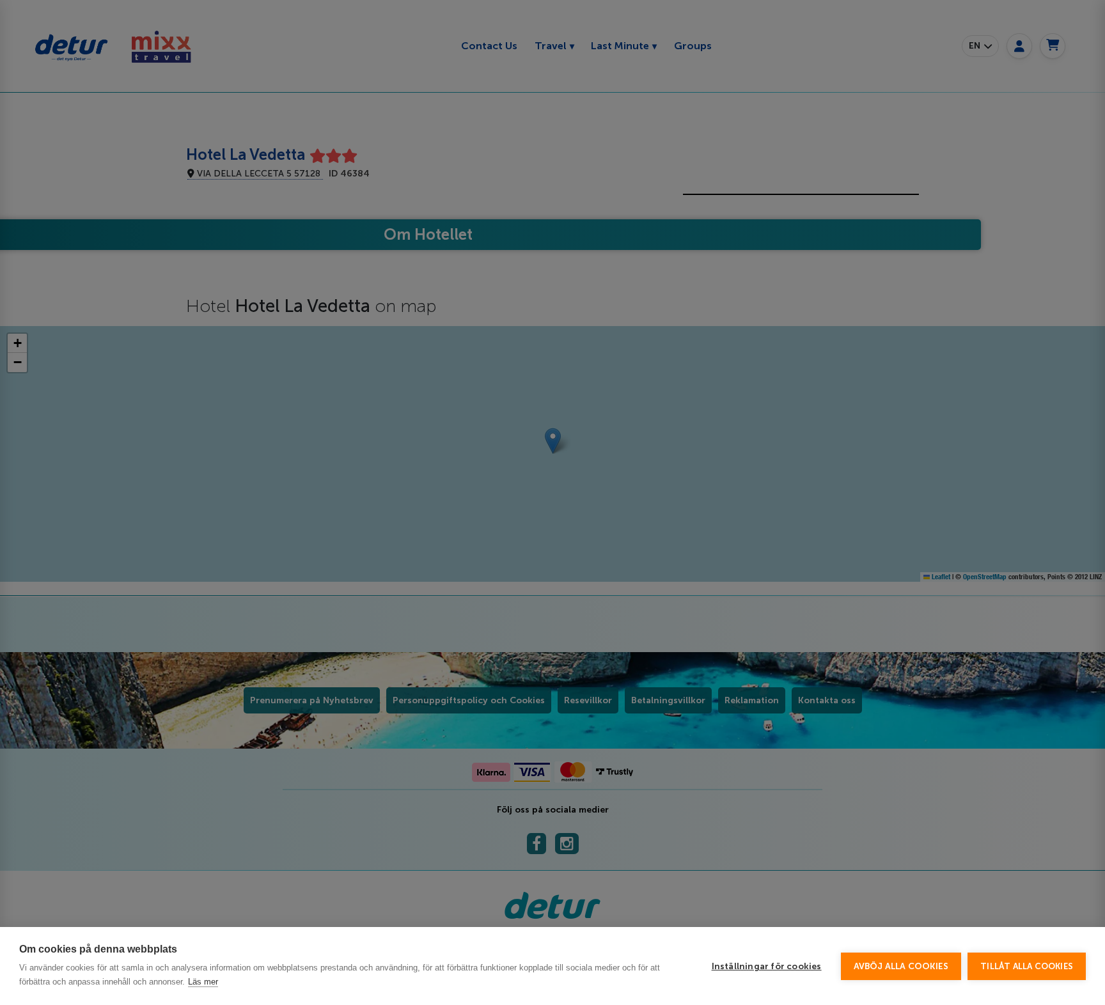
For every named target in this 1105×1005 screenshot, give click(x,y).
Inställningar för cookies (767, 966)
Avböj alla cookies (901, 966)
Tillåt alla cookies (1026, 966)
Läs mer (203, 981)
